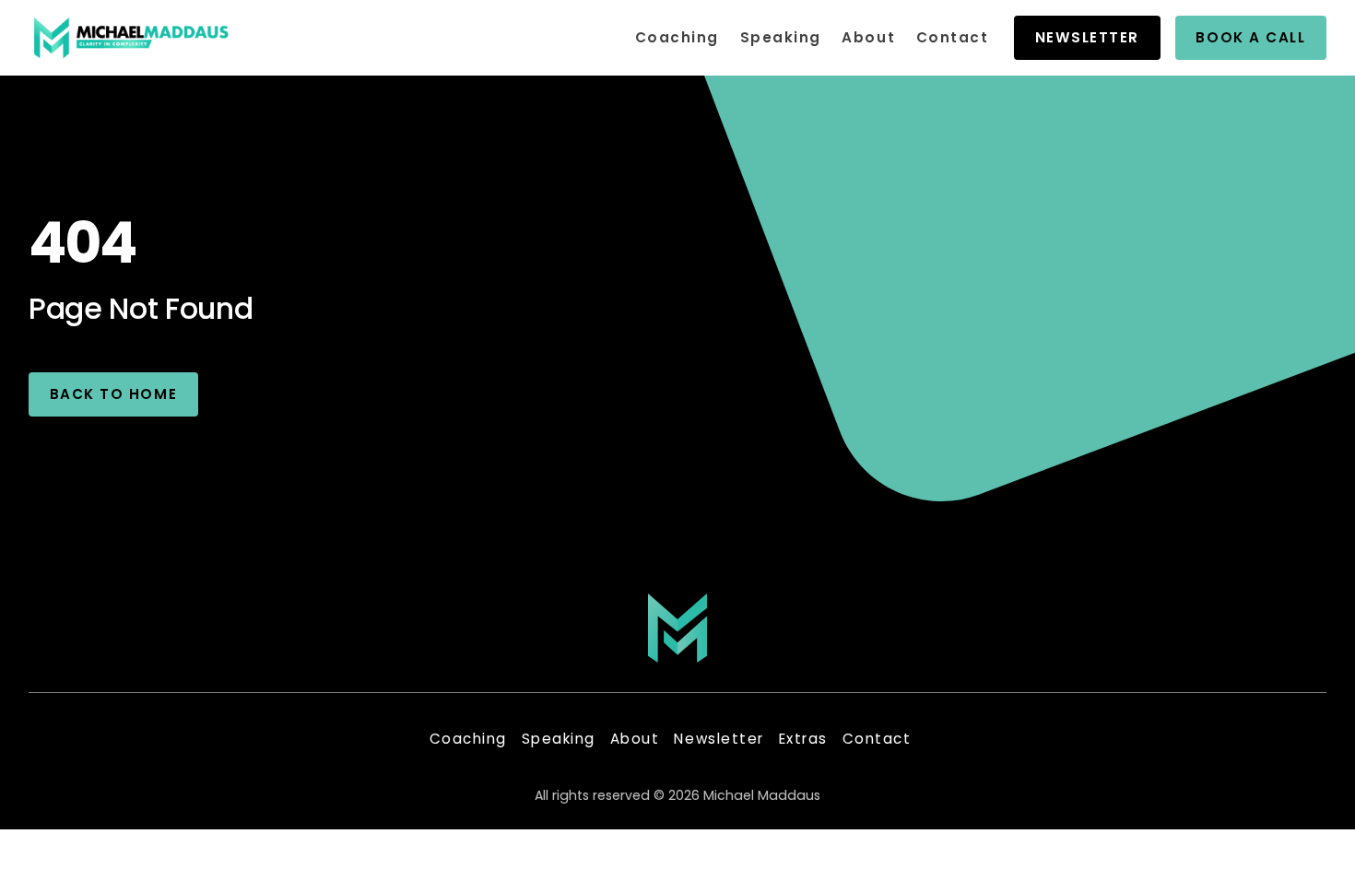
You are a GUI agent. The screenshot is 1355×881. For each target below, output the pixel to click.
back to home (113, 394)
